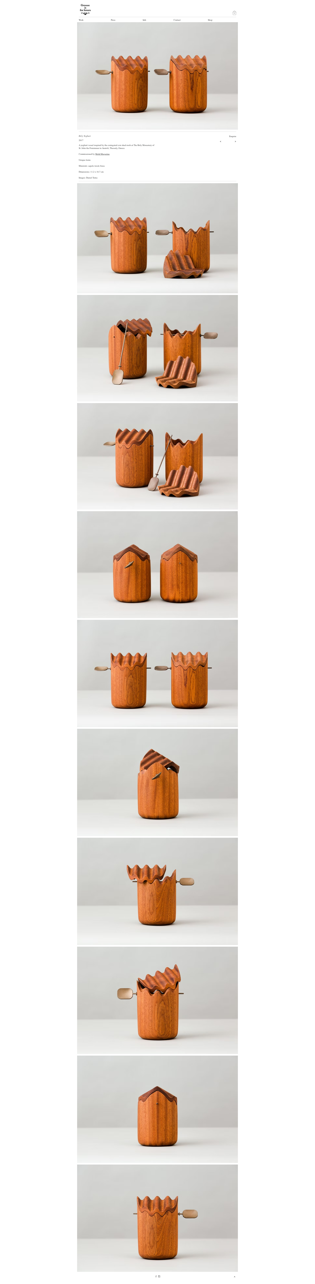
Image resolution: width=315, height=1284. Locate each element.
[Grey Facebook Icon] (156, 1276)
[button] (93, 19)
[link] (234, 13)
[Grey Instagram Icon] (159, 1276)
